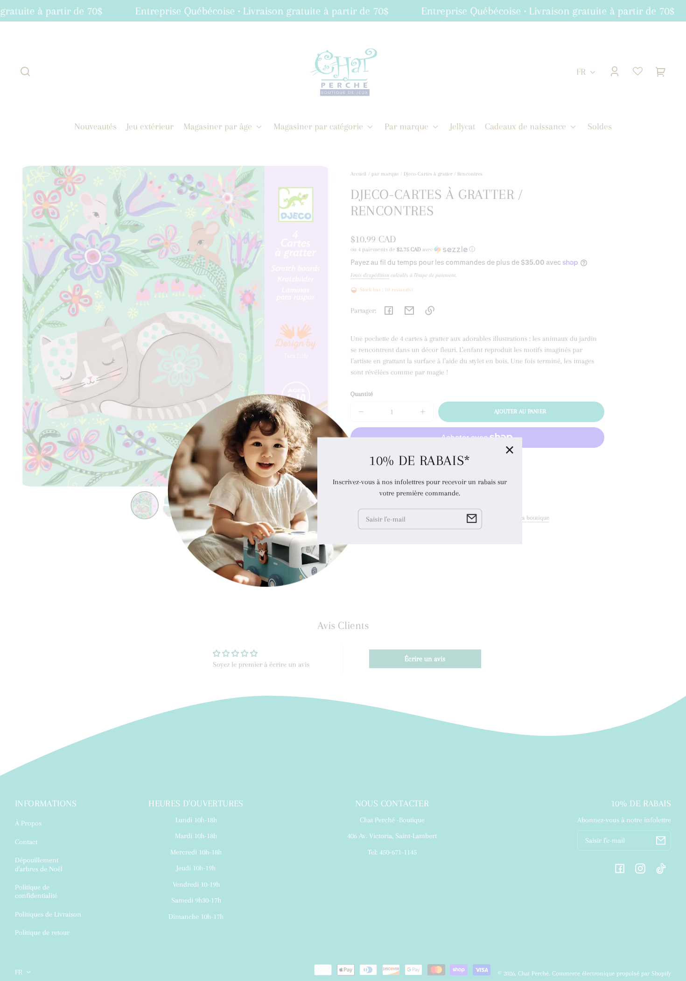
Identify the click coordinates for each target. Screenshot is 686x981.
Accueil (358, 174)
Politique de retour (42, 932)
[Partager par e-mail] (409, 310)
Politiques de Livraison (48, 914)
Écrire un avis (425, 659)
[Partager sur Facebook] (388, 310)
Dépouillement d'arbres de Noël (39, 864)
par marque (385, 174)
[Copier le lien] (430, 310)
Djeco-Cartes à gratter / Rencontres (443, 174)
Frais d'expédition (369, 275)
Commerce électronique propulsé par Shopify (611, 973)
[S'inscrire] (661, 840)
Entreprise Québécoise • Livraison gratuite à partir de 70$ (254, 11)
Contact (26, 842)
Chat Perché (533, 973)
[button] (25, 71)
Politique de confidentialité (36, 891)
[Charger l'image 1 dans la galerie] (145, 506)
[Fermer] (509, 449)
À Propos (28, 823)
